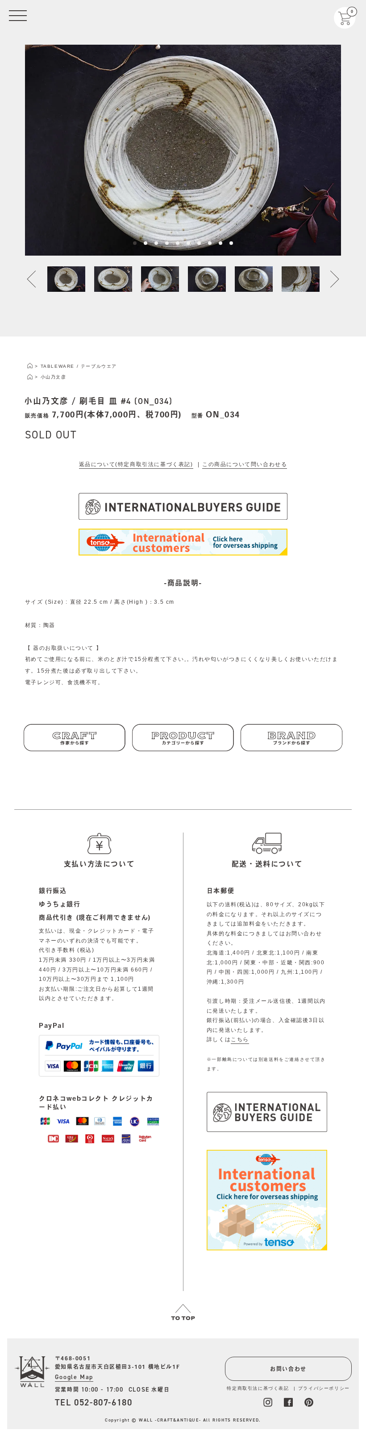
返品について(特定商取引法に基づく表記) (136, 464)
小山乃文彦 (54, 376)
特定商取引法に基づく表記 (258, 1388)
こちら (240, 1039)
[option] (183, 150)
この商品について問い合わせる (244, 464)
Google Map (74, 1377)
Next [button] (329, 279)
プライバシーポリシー (324, 1388)
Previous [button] (36, 279)
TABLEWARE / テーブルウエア (79, 366)
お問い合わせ (288, 1368)
